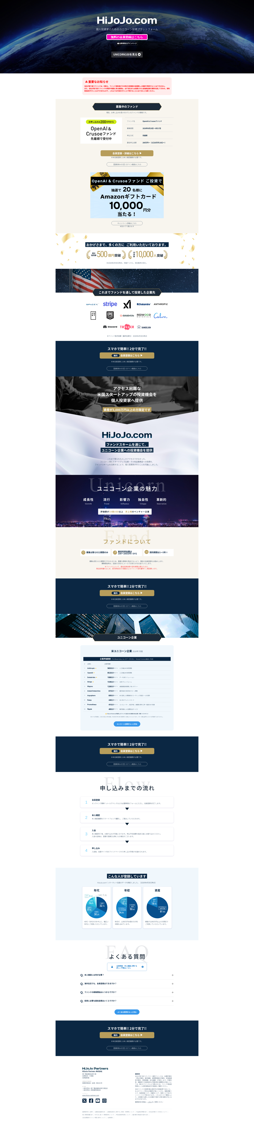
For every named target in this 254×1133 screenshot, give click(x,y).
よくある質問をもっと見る (127, 1012)
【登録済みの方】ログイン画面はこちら (127, 164)
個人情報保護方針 (87, 1115)
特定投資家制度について (123, 1115)
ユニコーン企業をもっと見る (127, 724)
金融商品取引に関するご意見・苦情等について (120, 1112)
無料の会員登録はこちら (127, 37)
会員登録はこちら (128, 355)
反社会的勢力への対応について (158, 1112)
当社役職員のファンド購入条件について (94, 1117)
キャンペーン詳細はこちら (127, 223)
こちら (150, 1102)
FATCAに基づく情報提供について (104, 1115)
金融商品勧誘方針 (100, 1112)
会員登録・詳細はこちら (127, 153)
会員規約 (110, 1117)
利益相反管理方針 (141, 1112)
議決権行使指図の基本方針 (140, 1115)
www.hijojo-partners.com (90, 1095)
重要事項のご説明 (87, 1112)
